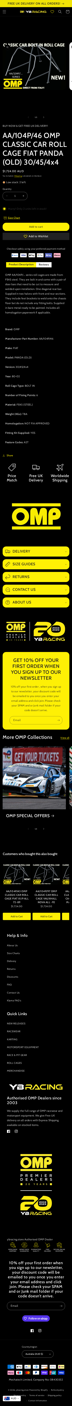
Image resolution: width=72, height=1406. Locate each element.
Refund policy (57, 1390)
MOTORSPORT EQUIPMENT (23, 1047)
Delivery (11, 961)
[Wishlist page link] (52, 11)
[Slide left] (28, 117)
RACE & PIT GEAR (17, 1055)
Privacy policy (20, 1395)
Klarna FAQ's (14, 1000)
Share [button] (10, 455)
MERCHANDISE (16, 1070)
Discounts (12, 976)
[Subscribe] (58, 720)
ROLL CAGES (14, 1062)
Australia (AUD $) (34, 1353)
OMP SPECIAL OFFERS (28, 815)
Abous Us (12, 945)
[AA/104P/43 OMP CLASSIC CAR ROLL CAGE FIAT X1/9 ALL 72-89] (17, 874)
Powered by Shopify (38, 1390)
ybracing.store (22, 1390)
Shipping (18, 176)
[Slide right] (44, 117)
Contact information (37, 1400)
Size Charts (13, 953)
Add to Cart (17, 916)
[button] (4, 12)
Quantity (7, 189)
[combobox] (12, 1398)
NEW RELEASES (16, 1023)
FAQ (9, 984)
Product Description (21, 264)
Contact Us (13, 992)
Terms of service (36, 1395)
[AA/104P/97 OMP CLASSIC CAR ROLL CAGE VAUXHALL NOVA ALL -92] (46, 874)
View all (64, 737)
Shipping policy (55, 1395)
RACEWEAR (13, 1031)
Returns (11, 968)
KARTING (12, 1039)
